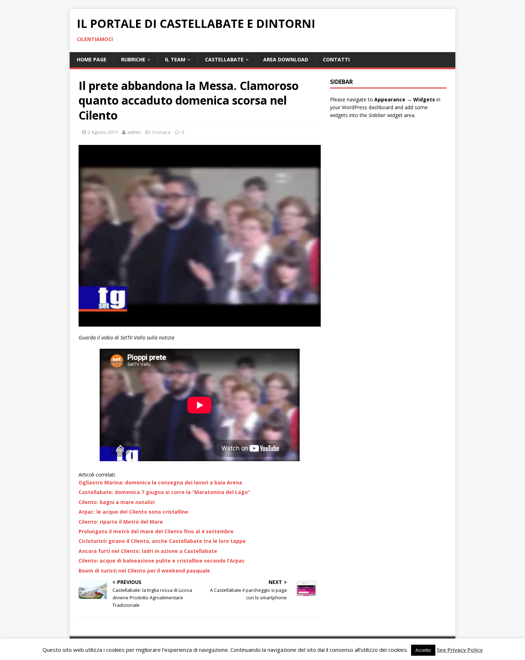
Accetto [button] (423, 650)
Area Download (285, 59)
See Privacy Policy (460, 649)
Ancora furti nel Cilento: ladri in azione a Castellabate (148, 551)
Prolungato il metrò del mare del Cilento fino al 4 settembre (156, 531)
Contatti (336, 59)
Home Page (91, 59)
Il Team (175, 59)
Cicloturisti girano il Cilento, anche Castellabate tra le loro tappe (162, 541)
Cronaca (161, 132)
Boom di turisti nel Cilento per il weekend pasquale (144, 570)
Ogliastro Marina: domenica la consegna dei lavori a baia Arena (160, 482)
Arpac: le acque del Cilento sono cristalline (133, 511)
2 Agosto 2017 (103, 132)
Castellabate (224, 59)
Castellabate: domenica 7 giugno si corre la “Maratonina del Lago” (164, 492)
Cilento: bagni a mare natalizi (117, 502)
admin (134, 132)
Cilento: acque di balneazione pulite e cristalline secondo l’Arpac (162, 560)
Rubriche (133, 59)
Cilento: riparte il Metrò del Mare (121, 521)
